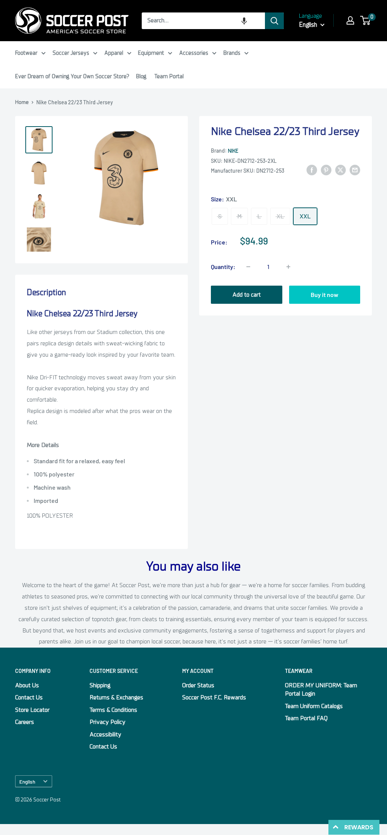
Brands (231, 52)
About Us (27, 685)
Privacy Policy (107, 722)
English (27, 781)
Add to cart (246, 294)
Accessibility (105, 734)
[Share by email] (355, 170)
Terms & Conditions (113, 710)
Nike (233, 151)
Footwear (26, 52)
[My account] (350, 20)
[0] (365, 20)
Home (22, 102)
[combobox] (203, 20)
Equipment (151, 52)
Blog (141, 76)
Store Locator (32, 710)
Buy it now (324, 294)
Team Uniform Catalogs (314, 706)
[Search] (274, 20)
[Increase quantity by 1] (288, 267)
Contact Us (29, 697)
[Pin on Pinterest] (326, 170)
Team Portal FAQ (306, 718)
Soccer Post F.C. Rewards (214, 697)
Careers (24, 722)
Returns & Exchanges (116, 697)
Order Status (198, 685)
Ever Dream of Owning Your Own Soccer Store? (72, 76)
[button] (244, 20)
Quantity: (223, 266)
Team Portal (169, 76)
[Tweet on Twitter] (340, 170)
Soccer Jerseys (71, 52)
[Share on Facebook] (312, 170)
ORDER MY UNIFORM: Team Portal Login (321, 689)
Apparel (113, 52)
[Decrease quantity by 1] (248, 267)
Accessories (193, 52)
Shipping (100, 685)
